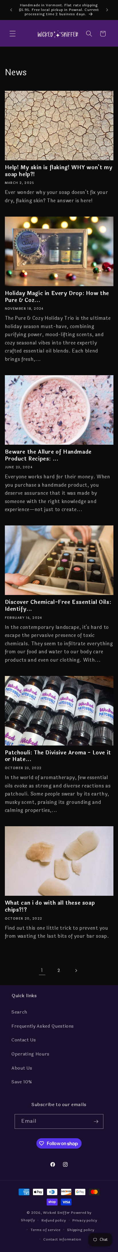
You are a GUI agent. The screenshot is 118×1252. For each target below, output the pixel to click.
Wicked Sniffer (56, 1212)
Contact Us (23, 1040)
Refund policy (54, 1220)
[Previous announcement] (11, 9)
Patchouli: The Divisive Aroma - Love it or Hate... (58, 756)
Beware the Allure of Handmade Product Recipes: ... (48, 455)
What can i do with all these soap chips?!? (50, 906)
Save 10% (21, 1081)
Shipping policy (80, 1229)
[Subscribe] (96, 1121)
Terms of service (45, 1229)
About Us (21, 1068)
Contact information (62, 1239)
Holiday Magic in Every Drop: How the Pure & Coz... (57, 297)
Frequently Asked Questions (42, 1026)
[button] (12, 34)
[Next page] (76, 970)
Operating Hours (30, 1054)
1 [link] (42, 970)
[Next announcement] (107, 9)
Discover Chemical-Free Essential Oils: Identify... (58, 605)
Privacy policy (84, 1220)
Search (19, 1012)
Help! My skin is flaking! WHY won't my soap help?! (59, 171)
